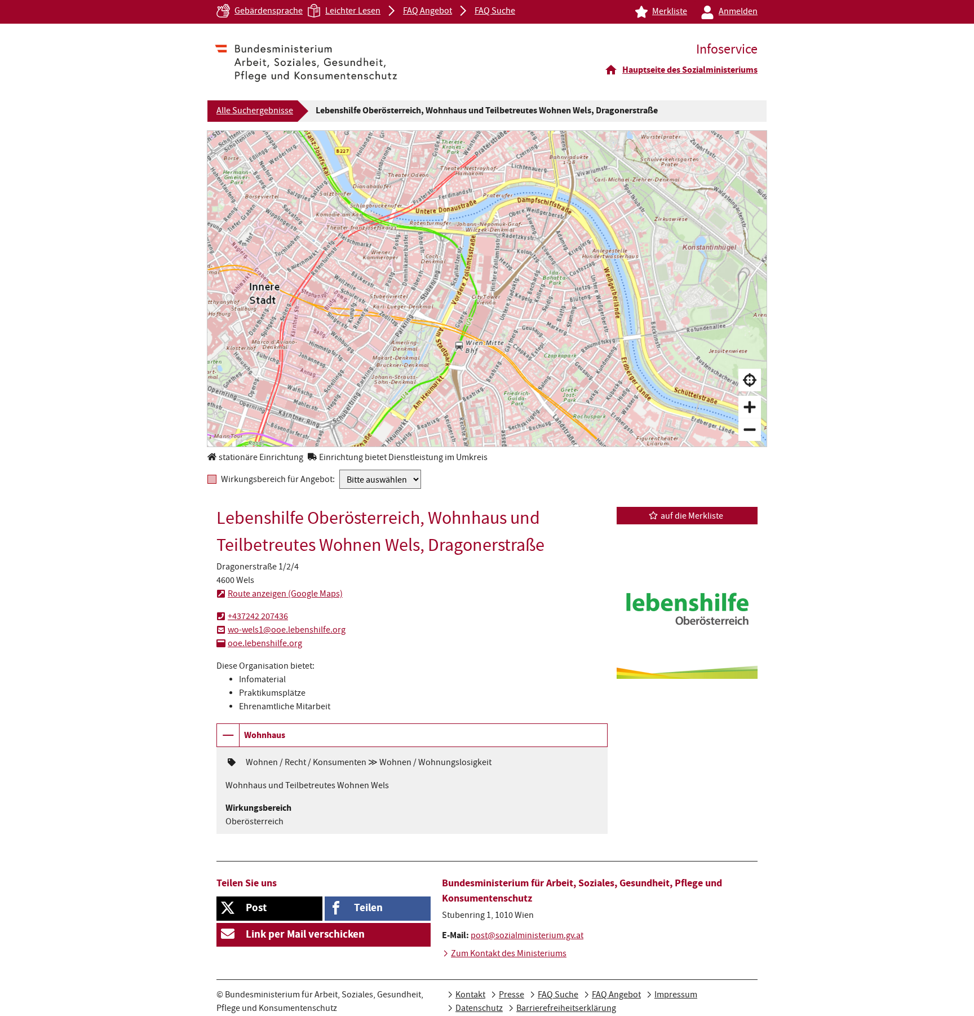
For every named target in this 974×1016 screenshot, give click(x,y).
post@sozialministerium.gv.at (527, 936)
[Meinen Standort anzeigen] (749, 380)
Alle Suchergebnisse (254, 111)
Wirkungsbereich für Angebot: (278, 479)
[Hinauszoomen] (749, 429)
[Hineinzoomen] (749, 407)
